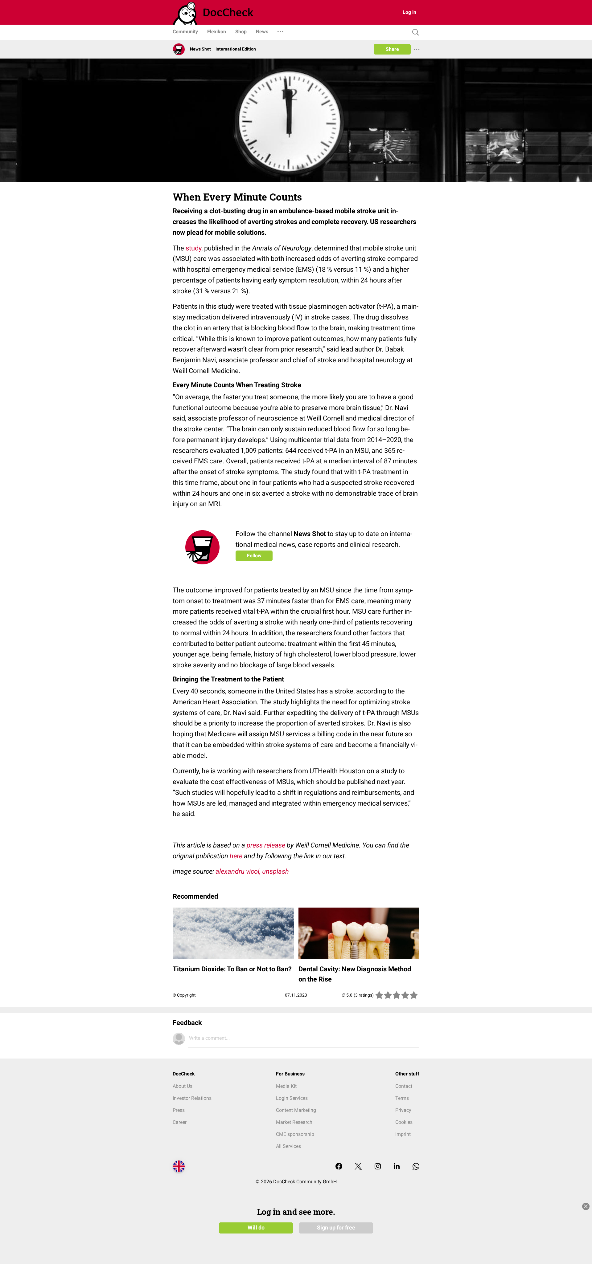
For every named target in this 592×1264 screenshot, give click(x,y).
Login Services (292, 1098)
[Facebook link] (338, 1167)
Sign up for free (336, 1228)
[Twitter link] (358, 1167)
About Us (182, 1086)
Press (179, 1110)
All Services (288, 1146)
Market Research (294, 1122)
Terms (402, 1098)
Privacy (403, 1110)
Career (180, 1122)
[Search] (414, 32)
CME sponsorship (295, 1134)
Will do (256, 1228)
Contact (403, 1086)
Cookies (404, 1122)
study (193, 248)
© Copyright (184, 995)
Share (392, 49)
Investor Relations (192, 1098)
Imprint (403, 1134)
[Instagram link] (377, 1167)
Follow (254, 556)
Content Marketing (296, 1110)
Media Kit (286, 1086)
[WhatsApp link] (416, 1167)
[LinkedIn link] (396, 1167)
